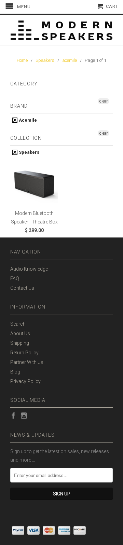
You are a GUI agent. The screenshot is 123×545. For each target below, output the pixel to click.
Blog (15, 371)
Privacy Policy (25, 381)
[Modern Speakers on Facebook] (13, 415)
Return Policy (24, 352)
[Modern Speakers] (61, 30)
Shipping (19, 343)
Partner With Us (26, 362)
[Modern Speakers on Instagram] (24, 415)
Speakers (28, 152)
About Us (20, 333)
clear (103, 101)
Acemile (27, 120)
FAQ (14, 278)
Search (18, 324)
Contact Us (22, 288)
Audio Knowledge (29, 269)
